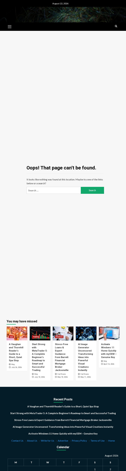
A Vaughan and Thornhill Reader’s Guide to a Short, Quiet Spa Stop (63, 406)
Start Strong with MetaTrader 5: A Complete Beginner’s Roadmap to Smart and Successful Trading (39, 357)
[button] (10, 26)
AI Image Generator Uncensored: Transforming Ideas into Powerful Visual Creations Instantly (85, 357)
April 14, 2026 (109, 364)
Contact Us (17, 440)
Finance (59, 337)
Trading (36, 337)
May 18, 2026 (62, 377)
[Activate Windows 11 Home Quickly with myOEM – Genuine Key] (109, 333)
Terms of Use (97, 440)
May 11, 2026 (86, 377)
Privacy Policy (79, 440)
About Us (32, 440)
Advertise (63, 440)
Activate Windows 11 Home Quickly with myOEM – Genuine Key (109, 351)
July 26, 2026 (16, 367)
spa (11, 337)
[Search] (116, 26)
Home (111, 440)
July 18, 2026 (39, 377)
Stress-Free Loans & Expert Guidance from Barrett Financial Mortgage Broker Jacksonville (62, 357)
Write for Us (47, 440)
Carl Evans (61, 374)
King (13, 364)
